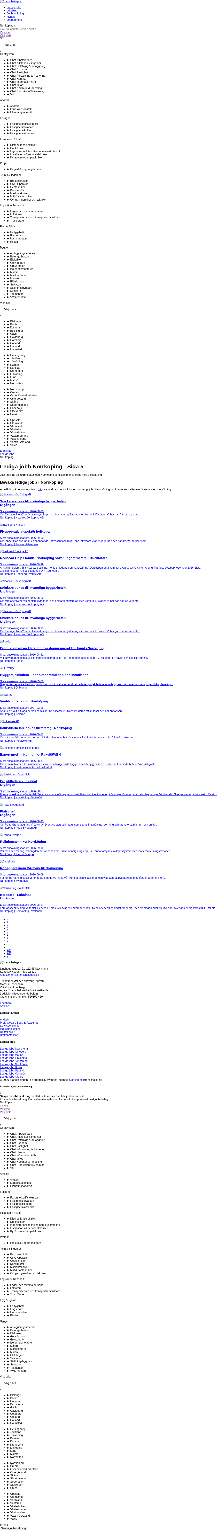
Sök (2, 38)
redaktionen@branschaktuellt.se (19, 974)
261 (9, 953)
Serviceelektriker (10, 1025)
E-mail (5, 1524)
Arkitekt (4, 1019)
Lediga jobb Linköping (13, 1058)
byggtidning (75, 1079)
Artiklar (4, 1006)
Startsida (5, 450)
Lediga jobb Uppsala (12, 1070)
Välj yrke (5, 32)
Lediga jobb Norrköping (14, 1064)
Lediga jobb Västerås (13, 1073)
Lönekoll (12, 10)
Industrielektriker (10, 1028)
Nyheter (11, 16)
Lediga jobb (14, 7)
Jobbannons (14, 19)
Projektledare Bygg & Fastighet (19, 1022)
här (40, 489)
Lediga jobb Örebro (11, 1076)
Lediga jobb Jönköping (14, 1061)
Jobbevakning (15, 13)
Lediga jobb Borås (11, 1067)
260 (9, 950)
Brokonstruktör (9, 1035)
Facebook (6, 1002)
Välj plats (5, 35)
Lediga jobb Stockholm (14, 1048)
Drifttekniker (7, 1032)
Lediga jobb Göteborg (13, 1051)
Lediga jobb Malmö (11, 1054)
